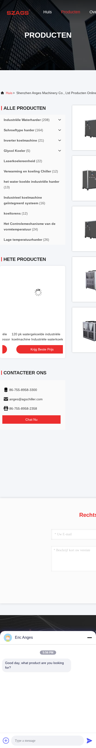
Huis (47, 12)
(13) (31, 184)
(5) (17, 151)
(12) (31, 171)
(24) (29, 226)
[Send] (89, 740)
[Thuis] (18, 12)
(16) (24, 200)
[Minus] (89, 637)
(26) (26, 239)
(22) (23, 161)
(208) (27, 120)
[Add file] (6, 740)
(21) (24, 140)
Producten (70, 12)
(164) (23, 130)
